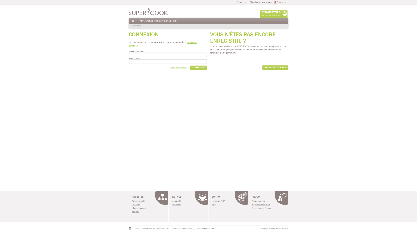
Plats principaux (139, 208)
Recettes (138, 196)
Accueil (133, 21)
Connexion (241, 2)
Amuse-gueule (138, 201)
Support (217, 196)
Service (176, 196)
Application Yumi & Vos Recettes (158, 21)
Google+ (130, 228)
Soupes (135, 212)
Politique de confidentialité (182, 228)
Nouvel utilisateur (275, 67)
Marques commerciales (143, 228)
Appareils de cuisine (261, 204)
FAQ (214, 204)
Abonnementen (258, 201)
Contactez (176, 204)
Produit (257, 196)
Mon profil (176, 201)
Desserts (136, 204)
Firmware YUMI (218, 201)
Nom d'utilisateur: (136, 52)
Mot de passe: (135, 58)
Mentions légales (162, 228)
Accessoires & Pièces (261, 208)
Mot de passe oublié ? (178, 68)
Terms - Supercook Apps (205, 228)
